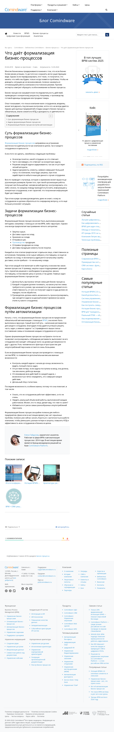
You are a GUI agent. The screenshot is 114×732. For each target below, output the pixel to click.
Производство (18, 242)
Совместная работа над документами (15, 654)
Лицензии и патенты (68, 581)
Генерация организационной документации (38, 659)
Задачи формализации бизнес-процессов (24, 122)
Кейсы (75, 5)
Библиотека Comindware (101, 578)
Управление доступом (15, 646)
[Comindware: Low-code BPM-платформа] (16, 10)
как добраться (10, 579)
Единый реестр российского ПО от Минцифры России (103, 713)
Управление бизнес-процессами (14, 617)
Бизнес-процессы (43, 556)
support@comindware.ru (47, 569)
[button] (106, 9)
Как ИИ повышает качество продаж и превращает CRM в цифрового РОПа (98, 647)
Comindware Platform (38, 445)
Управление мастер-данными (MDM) (70, 669)
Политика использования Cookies (44, 712)
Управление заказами (68, 657)
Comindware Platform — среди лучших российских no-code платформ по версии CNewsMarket (100, 626)
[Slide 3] (92, 156)
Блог (82, 588)
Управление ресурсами (40, 643)
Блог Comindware (57, 20)
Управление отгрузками (68, 662)
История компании (68, 575)
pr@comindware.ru (45, 582)
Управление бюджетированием (71, 652)
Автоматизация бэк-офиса (70, 638)
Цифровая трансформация (18, 36)
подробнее (92, 149)
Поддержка (36, 10)
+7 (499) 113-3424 (27, 574)
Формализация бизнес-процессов (20, 143)
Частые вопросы (17, 716)
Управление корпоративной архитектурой (37, 652)
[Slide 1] (84, 156)
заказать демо (92, 92)
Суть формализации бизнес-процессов (23, 119)
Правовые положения (15, 714)
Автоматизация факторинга (70, 675)
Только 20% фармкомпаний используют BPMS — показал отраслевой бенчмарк (98, 614)
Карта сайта (30, 716)
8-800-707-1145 (27, 576)
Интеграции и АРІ (38, 614)
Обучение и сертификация (69, 586)
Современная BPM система (93, 259)
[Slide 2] (88, 156)
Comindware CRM (70, 613)
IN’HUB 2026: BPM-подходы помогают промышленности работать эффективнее (99, 637)
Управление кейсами (15, 658)
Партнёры (68, 590)
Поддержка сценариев (15, 635)
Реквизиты (101, 588)
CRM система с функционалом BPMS (97, 265)
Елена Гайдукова (31, 435)
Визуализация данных (15, 650)
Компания (51, 10)
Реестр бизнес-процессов (41, 665)
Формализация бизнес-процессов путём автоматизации (30, 125)
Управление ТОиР (71, 685)
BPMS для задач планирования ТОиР (98, 226)
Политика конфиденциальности (17, 712)
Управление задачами (15, 632)
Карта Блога (87, 269)
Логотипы (40, 716)
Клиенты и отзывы (85, 581)
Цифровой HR (69, 648)
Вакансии (100, 582)
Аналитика (38, 36)
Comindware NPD (70, 629)
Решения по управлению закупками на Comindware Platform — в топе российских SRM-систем (100, 658)
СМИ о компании (84, 575)
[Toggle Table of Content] (49, 116)
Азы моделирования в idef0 (94, 318)
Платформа (36, 5)
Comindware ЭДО (70, 610)
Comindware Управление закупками (68, 618)
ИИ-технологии (37, 617)
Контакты (100, 585)
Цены (87, 5)
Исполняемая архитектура (41, 646)
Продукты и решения (57, 5)
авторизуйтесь (63, 527)
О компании (68, 571)
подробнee (102, 200)
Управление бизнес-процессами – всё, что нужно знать (99, 681)
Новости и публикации (101, 572)
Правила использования (34, 714)
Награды (84, 571)
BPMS (45, 320)
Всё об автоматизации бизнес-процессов (99, 687)
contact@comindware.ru (46, 576)
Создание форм (12, 643)
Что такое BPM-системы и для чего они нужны (100, 693)
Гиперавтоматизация (39, 625)
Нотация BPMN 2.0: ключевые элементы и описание (99, 673)
